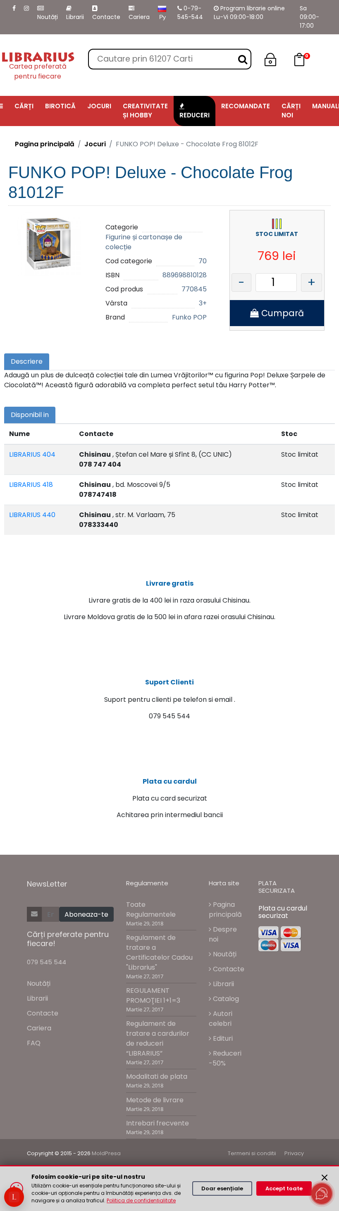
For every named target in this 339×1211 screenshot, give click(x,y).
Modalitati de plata (156, 1076)
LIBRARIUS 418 (31, 484)
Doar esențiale (222, 1188)
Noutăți (47, 17)
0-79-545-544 (190, 12)
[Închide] (324, 1177)
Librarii (75, 17)
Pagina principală (44, 144)
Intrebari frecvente (157, 1123)
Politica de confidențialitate (141, 1200)
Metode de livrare (155, 1100)
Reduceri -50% (225, 1058)
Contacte (106, 17)
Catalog (225, 999)
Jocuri (95, 144)
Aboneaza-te (86, 914)
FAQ (34, 1043)
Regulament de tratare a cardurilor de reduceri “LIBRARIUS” (157, 1038)
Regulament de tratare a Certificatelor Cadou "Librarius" (159, 952)
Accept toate (284, 1188)
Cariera (139, 17)
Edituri (222, 1038)
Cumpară (281, 313)
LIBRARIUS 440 (32, 515)
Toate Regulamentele (151, 909)
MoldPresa (106, 1153)
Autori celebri (220, 1018)
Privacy (294, 1153)
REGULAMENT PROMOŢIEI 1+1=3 (153, 995)
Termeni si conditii (252, 1153)
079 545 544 (46, 962)
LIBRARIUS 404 (32, 454)
